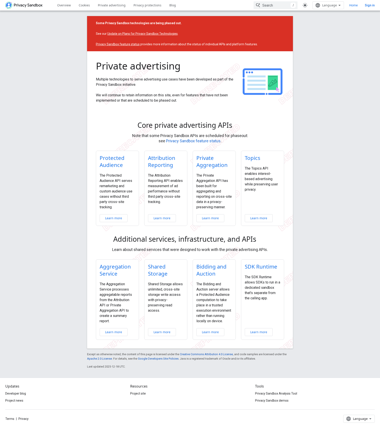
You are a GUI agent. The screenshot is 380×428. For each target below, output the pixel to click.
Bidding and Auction (211, 270)
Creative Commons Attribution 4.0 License (206, 354)
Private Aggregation (212, 161)
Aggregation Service (115, 270)
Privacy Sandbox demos (272, 400)
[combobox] (276, 5)
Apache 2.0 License (99, 358)
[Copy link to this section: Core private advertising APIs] (238, 125)
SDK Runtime (261, 266)
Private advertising (112, 5)
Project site (138, 393)
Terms (9, 419)
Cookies (84, 5)
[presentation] (190, 125)
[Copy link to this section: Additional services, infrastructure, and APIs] (262, 239)
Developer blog (15, 393)
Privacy (23, 419)
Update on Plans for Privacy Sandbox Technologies (142, 33)
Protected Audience (112, 161)
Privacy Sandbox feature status (118, 44)
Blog (172, 5)
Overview (64, 5)
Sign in (370, 5)
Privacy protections (147, 5)
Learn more (113, 218)
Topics (252, 157)
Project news (14, 400)
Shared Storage (158, 270)
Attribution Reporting (161, 161)
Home (353, 5)
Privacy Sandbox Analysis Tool (276, 393)
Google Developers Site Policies (158, 358)
